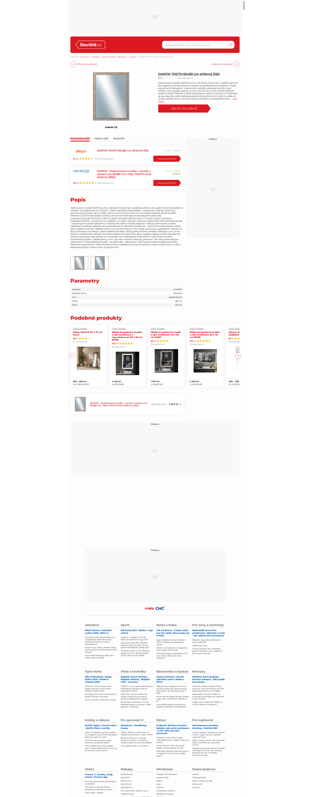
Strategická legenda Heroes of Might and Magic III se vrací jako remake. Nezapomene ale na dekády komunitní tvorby (208, 751)
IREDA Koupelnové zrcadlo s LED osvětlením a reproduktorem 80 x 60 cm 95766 (127, 336)
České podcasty (199, 777)
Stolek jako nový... (200, 645)
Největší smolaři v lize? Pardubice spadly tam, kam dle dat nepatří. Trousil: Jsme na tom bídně (135, 653)
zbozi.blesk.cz (127, 787)
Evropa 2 (196, 787)
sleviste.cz (84, 57)
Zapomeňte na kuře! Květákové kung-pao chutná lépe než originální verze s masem (208, 696)
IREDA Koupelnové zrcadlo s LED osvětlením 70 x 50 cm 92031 (166, 334)
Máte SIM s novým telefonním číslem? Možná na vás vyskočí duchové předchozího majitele (134, 696)
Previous (72, 355)
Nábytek (95, 57)
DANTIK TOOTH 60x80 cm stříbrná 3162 (189, 74)
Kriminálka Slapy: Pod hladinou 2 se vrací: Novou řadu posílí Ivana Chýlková (171, 655)
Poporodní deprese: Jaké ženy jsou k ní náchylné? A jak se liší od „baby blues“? (172, 753)
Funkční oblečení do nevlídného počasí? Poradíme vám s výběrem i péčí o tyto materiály (207, 651)
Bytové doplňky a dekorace (114, 57)
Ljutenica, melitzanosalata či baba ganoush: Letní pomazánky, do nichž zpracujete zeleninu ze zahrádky (208, 688)
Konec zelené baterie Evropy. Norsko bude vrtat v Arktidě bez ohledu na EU (172, 698)
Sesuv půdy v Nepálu (94, 793)
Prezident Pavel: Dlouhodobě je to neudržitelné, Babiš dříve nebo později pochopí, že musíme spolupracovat (100, 640)
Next (238, 355)
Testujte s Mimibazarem (166, 774)
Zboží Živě (125, 777)
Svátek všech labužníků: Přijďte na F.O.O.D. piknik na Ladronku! (207, 703)
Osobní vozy (126, 781)
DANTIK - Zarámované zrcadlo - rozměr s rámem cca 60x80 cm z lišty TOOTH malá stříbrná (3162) (124, 174)
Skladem (176, 173)
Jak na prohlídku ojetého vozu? (134, 791)
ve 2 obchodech (81, 384)
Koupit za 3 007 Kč (167, 183)
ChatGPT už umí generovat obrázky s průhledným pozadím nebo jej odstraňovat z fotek (137, 688)
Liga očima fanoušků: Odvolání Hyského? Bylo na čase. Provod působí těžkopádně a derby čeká (135, 645)
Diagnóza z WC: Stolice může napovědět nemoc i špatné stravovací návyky (172, 739)
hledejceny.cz (127, 774)
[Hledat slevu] (230, 45)
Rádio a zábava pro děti (202, 781)
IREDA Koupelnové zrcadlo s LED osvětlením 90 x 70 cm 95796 (205, 334)
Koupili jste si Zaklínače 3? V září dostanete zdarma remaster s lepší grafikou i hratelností (136, 704)
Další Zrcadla (80, 328)
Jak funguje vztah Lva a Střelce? (135, 746)
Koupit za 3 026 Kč (184, 108)
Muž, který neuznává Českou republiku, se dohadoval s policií (99, 788)
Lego (158, 784)
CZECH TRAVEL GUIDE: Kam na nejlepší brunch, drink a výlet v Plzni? (137, 733)
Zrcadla (132, 57)
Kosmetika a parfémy (165, 791)
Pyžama (160, 787)
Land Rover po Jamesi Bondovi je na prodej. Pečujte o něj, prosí (101, 695)
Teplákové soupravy (164, 794)
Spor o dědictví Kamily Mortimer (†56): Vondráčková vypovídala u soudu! (170, 642)
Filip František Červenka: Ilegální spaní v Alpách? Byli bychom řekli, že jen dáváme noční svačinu (101, 748)
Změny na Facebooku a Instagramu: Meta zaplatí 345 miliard (172, 649)
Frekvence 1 (197, 784)
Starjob (195, 774)
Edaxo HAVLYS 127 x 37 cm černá (88, 333)
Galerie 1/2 (111, 127)
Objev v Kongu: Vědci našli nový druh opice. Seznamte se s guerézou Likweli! (208, 742)
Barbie (159, 781)
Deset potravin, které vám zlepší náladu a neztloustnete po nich (170, 746)
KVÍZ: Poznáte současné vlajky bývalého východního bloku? (98, 741)
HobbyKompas (127, 794)
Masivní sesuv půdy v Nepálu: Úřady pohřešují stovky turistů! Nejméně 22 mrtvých (101, 649)
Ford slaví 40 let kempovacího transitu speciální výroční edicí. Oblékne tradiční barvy (98, 688)
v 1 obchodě (118, 384)
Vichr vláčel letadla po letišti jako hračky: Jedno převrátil (99, 656)
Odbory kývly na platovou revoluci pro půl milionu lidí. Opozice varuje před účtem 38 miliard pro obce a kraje (171, 689)
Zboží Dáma (126, 784)
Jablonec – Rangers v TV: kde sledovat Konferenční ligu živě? (134, 638)
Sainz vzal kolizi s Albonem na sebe (100, 700)
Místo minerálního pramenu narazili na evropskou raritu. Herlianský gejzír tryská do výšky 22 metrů (101, 734)
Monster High (162, 777)
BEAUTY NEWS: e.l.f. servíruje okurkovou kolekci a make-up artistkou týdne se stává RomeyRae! (136, 740)
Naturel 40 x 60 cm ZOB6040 (239, 333)
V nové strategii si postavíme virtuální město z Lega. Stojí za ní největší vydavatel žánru (208, 734)
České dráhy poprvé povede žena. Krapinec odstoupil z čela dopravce (171, 705)
